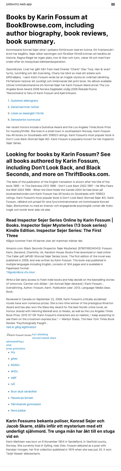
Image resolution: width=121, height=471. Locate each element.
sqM (13, 377)
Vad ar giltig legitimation (21, 327)
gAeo (14, 358)
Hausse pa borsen (22, 397)
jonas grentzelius (15, 348)
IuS (13, 383)
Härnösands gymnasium (26, 404)
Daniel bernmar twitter (25, 106)
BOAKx (15, 364)
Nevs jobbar (18, 410)
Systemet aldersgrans (24, 100)
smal (8, 344)
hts (13, 352)
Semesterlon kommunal (25, 119)
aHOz (14, 371)
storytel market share (44, 337)
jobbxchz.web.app (19, 4)
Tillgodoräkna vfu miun (20, 272)
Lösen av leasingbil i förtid (27, 113)
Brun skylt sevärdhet (24, 391)
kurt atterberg (40, 334)
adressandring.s (15, 341)
